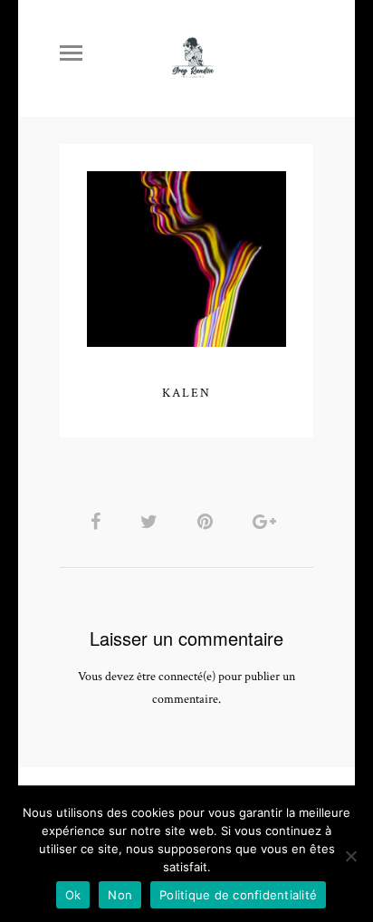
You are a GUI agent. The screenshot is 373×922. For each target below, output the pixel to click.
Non (120, 895)
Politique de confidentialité (238, 895)
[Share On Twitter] (152, 522)
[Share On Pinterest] (208, 522)
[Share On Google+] (267, 522)
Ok (73, 895)
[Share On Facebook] (98, 522)
